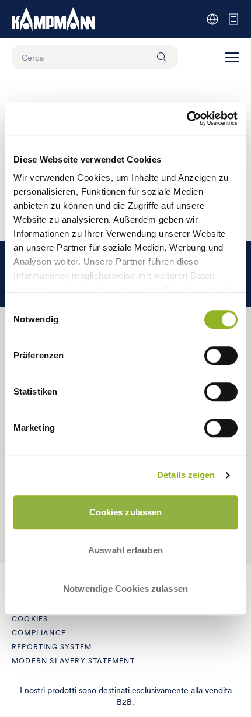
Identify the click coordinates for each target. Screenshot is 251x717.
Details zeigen (186, 475)
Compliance (39, 632)
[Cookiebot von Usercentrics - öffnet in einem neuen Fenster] (186, 118)
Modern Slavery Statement (73, 660)
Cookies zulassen (125, 512)
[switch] (221, 355)
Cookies (30, 618)
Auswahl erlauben (125, 550)
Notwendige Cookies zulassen (125, 588)
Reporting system (52, 646)
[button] (232, 57)
